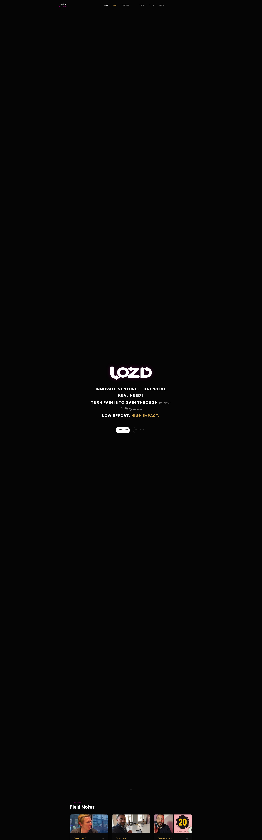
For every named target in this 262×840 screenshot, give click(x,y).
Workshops (127, 5)
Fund (115, 5)
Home (106, 5)
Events (141, 5)
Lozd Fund (139, 430)
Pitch (151, 5)
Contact (163, 5)
